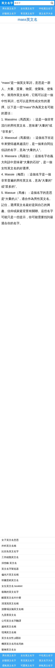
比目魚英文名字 (10, 551)
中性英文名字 (46, 8)
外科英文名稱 (9, 545)
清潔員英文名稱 (10, 603)
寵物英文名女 (9, 649)
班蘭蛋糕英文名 (10, 580)
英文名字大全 (46, 13)
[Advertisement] (27, 50)
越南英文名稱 (9, 626)
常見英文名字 (27, 13)
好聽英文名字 (9, 13)
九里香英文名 (9, 615)
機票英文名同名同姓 (13, 644)
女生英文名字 (27, 8)
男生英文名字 (9, 8)
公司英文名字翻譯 (11, 620)
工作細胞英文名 (10, 557)
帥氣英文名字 (46, 665)
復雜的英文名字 (10, 592)
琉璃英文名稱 (9, 632)
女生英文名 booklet (12, 586)
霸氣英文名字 (9, 665)
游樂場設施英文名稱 (13, 609)
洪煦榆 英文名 (9, 563)
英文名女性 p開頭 (11, 638)
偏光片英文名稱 (10, 574)
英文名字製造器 (10, 569)
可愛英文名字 (27, 665)
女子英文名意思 (10, 540)
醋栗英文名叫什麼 (11, 597)
